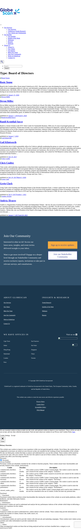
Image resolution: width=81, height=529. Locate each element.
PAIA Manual (40, 410)
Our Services (8, 27)
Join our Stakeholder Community (63, 255)
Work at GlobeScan (14, 56)
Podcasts (10, 43)
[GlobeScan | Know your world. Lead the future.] (10, 21)
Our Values (11, 49)
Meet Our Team (13, 52)
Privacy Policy (40, 401)
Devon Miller (7, 101)
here (73, 432)
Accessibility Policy (40, 407)
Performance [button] (4, 500)
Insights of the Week (48, 307)
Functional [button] (3, 493)
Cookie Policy (40, 404)
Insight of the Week (14, 38)
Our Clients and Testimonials (17, 33)
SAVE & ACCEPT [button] (6, 528)
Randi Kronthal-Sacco (11, 121)
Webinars (11, 40)
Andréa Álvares (8, 200)
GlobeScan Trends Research (17, 31)
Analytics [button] (3, 508)
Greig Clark (6, 183)
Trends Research (46, 302)
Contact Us (11, 58)
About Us (7, 45)
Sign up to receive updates (62, 245)
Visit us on (70, 334)
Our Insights (8, 35)
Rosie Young (6, 82)
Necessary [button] (3, 458)
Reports (10, 42)
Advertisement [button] (4, 515)
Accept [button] (13, 435)
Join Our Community (14, 54)
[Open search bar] (2, 62)
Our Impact (11, 51)
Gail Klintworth (8, 142)
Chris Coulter (7, 163)
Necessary (5, 460)
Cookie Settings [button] (5, 435)
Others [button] (2, 522)
